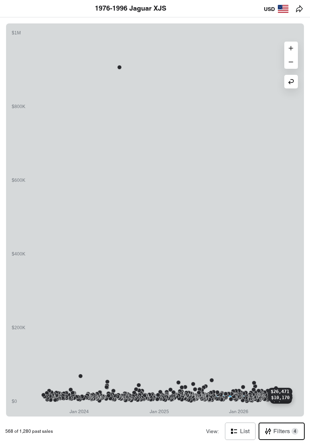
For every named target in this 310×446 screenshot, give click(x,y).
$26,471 (280, 391)
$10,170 (280, 397)
